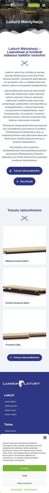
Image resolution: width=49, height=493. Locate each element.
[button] (45, 437)
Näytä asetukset (24, 483)
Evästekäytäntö (16, 489)
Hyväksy (25, 468)
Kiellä (24, 476)
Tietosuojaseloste (30, 489)
